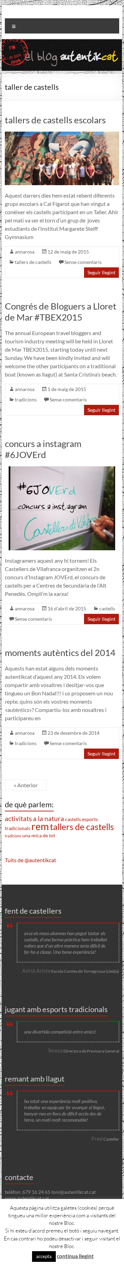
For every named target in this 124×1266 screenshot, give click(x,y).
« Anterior (26, 785)
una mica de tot (38, 835)
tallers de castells (33, 262)
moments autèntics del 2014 (60, 652)
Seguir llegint (101, 272)
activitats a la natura (34, 818)
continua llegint (75, 1256)
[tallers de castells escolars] (62, 135)
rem (40, 826)
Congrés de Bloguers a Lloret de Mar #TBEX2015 (60, 312)
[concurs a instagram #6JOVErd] (62, 469)
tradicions (26, 399)
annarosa (24, 252)
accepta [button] (44, 1256)
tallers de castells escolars (55, 119)
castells (107, 608)
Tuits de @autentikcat (30, 860)
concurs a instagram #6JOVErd (43, 449)
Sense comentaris (83, 262)
